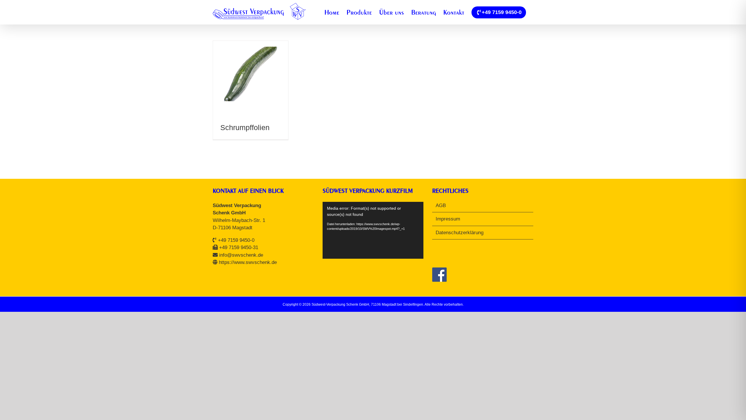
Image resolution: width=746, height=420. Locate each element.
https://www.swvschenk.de (248, 262)
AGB (441, 205)
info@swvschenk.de (241, 255)
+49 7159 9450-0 (236, 240)
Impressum (448, 219)
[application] (373, 230)
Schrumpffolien (245, 127)
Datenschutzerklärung (459, 232)
